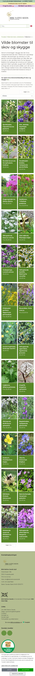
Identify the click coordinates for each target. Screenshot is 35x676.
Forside (3, 37)
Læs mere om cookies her (9, 665)
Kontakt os (4, 615)
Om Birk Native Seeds (8, 609)
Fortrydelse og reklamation (9, 619)
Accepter (25, 670)
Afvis (9, 670)
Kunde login (5, 617)
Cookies (3, 613)
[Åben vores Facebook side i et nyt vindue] (4, 633)
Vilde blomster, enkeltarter (15, 37)
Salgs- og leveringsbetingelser (10, 611)
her (8, 79)
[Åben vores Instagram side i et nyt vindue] (9, 633)
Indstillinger (17, 674)
